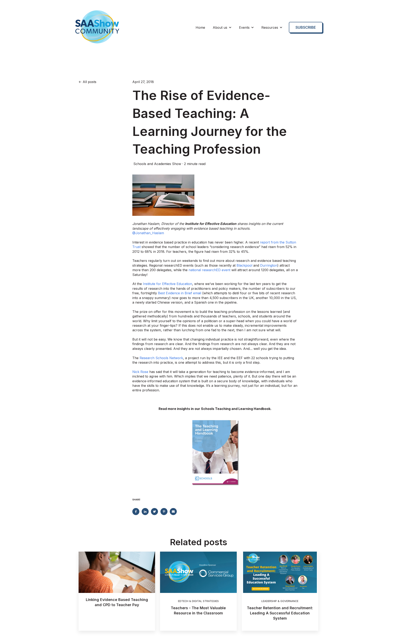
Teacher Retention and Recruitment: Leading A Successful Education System (280, 613)
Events (244, 27)
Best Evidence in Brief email (179, 293)
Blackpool (244, 265)
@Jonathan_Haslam (148, 233)
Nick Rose (140, 372)
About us (220, 27)
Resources (269, 27)
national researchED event (209, 270)
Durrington (268, 265)
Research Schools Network (161, 358)
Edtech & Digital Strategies (198, 601)
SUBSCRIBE (305, 27)
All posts (89, 82)
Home (200, 27)
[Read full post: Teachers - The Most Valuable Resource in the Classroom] (198, 572)
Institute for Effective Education (167, 284)
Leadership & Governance (279, 601)
